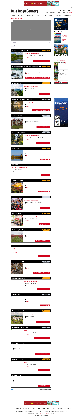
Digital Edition (36, 408)
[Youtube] (70, 10)
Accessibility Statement (33, 413)
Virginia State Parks (17, 359)
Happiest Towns (27, 408)
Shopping (37, 53)
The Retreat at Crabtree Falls (20, 327)
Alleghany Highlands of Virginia (20, 50)
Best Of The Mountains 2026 (33, 86)
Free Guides (58, 15)
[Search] (71, 8)
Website (27, 57)
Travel (50, 15)
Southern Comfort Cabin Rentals (21, 261)
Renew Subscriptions (47, 409)
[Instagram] (71, 10)
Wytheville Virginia (17, 375)
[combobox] (65, 8)
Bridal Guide (30, 314)
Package (13, 45)
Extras (43, 408)
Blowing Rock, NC (16, 83)
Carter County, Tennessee (19, 132)
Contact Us (47, 12)
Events (44, 15)
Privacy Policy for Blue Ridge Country (58, 411)
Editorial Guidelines (43, 411)
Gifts (67, 12)
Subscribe (70, 12)
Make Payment (59, 12)
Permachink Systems (17, 246)
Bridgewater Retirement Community (22, 99)
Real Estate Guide (30, 102)
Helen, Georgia (16, 197)
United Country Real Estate (19, 343)
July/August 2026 (64, 35)
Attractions (26, 53)
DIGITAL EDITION (29, 15)
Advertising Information (30, 411)
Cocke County (15, 148)
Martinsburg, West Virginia (19, 230)
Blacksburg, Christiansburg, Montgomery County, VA (26, 66)
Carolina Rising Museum (18, 116)
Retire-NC (53, 413)
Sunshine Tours (16, 294)
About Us (15, 409)
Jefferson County (16, 213)
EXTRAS (37, 15)
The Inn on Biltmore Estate (19, 311)
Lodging (34, 53)
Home (13, 15)
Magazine (18, 408)
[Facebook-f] (67, 10)
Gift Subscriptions (36, 409)
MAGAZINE (20, 15)
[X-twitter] (68, 10)
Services (13, 248)
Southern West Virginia (18, 278)
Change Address (53, 12)
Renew (64, 12)
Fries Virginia (15, 164)
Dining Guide (30, 53)
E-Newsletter (67, 15)
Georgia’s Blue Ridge (17, 180)
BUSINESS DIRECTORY (44, 413)
